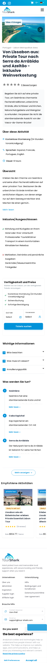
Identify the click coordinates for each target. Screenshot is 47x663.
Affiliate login (8, 597)
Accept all (31, 660)
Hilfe (27, 582)
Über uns (6, 582)
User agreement (32, 596)
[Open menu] (42, 10)
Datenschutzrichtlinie (34, 592)
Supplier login (8, 594)
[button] (29, 85)
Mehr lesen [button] (8, 209)
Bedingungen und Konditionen (33, 587)
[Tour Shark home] (10, 557)
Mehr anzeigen (22, 472)
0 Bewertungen (29, 85)
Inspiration (6, 590)
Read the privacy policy (14, 653)
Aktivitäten (7, 586)
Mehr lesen (14, 407)
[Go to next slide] (40, 29)
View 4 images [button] (13, 22)
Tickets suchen (23, 326)
